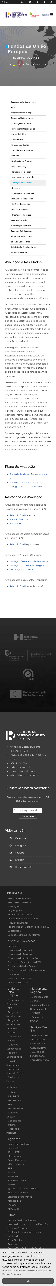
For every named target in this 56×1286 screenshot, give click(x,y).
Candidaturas (17, 140)
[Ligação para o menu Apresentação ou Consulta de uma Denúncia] (51, 2)
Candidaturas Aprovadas (22, 150)
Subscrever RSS (24, 867)
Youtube (20, 852)
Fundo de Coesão (19, 220)
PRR (13, 107)
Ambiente (13, 1184)
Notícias (15, 156)
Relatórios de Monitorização (23, 958)
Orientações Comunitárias (23, 193)
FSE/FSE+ (13, 1176)
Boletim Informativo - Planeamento (26, 970)
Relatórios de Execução (20, 950)
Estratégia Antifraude (21, 124)
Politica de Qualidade (19, 902)
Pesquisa (12, 1244)
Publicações (14, 946)
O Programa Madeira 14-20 (23, 129)
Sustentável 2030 (17, 1160)
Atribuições (14, 906)
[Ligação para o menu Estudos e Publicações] (30, 2)
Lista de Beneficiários (20, 242)
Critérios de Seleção (20, 204)
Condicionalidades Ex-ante (22, 966)
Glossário (15, 188)
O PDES (36, 1001)
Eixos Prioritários (18, 134)
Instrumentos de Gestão (20, 914)
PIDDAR (36, 1013)
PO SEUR (12, 1205)
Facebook (21, 838)
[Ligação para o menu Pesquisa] (37, 2)
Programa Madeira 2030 (21, 113)
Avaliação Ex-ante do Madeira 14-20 (29, 561)
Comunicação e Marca (21, 172)
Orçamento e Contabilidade (23, 918)
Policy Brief (15, 523)
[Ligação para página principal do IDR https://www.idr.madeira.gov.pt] (28, 15)
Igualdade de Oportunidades (23, 1188)
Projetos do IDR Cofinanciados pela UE (28, 927)
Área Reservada (40, 1060)
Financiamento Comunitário (23, 102)
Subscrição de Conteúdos (22, 1220)
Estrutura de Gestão (20, 145)
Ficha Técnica (15, 1240)
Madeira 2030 (15, 1100)
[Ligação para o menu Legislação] (22, 2)
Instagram (20, 845)
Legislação (13, 1148)
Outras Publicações (18, 982)
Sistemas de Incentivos (20, 1196)
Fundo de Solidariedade (22, 231)
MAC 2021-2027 (16, 1164)
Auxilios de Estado (19, 253)
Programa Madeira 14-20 (22, 118)
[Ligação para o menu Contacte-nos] (44, 2)
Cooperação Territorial (21, 226)
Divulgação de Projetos (21, 161)
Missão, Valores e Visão (20, 898)
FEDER (11, 1172)
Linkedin (20, 860)
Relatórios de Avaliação (20, 954)
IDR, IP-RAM (14, 1096)
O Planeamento (40, 997)
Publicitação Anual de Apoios (24, 247)
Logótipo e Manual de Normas (24, 935)
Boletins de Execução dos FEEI (24, 962)
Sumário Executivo (19, 519)
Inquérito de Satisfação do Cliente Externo (38, 1043)
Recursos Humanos (18, 922)
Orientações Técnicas (21, 215)
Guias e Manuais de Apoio (22, 177)
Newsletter (13, 974)
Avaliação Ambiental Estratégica (27, 565)
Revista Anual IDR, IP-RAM (21, 978)
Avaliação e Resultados (21, 183)
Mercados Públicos (18, 1192)
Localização (14, 931)
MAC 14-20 (13, 1209)
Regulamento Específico (22, 199)
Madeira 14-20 (15, 1108)
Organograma (15, 910)
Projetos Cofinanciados (21, 236)
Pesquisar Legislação (19, 1144)
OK (28, 1281)
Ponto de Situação (19, 167)
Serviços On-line (40, 1035)
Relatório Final (17, 515)
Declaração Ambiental (21, 569)
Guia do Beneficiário (20, 210)
